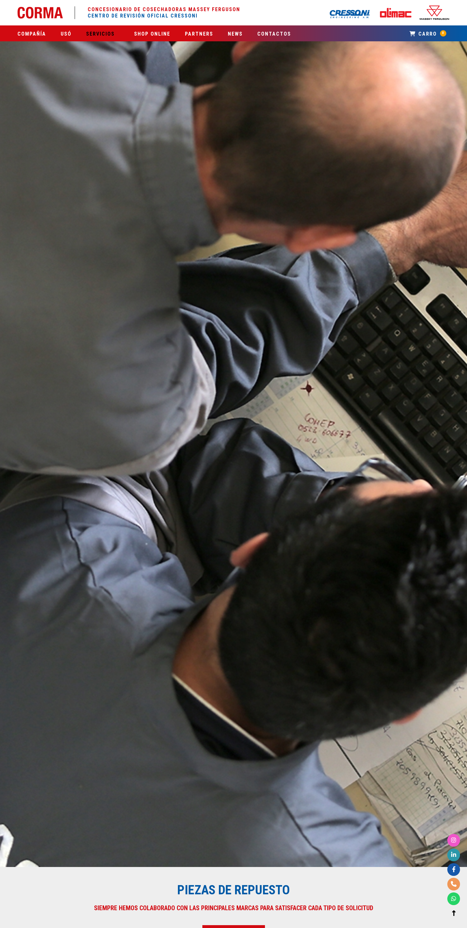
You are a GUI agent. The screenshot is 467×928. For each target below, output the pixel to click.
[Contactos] (454, 884)
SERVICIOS (100, 34)
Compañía (31, 34)
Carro (430, 34)
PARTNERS (199, 34)
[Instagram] (454, 840)
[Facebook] (454, 870)
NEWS (235, 34)
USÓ (66, 34)
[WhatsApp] (454, 899)
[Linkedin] (454, 855)
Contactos (274, 34)
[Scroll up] (454, 914)
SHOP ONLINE (152, 34)
